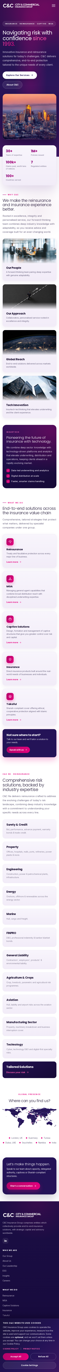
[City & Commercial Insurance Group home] (21, 5)
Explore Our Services (18, 75)
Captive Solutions (11, 1305)
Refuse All (43, 1356)
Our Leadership (10, 1266)
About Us (7, 1261)
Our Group (7, 1256)
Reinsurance (8, 1295)
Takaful (6, 1315)
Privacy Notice (31, 1349)
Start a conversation (21, 1185)
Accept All (15, 1356)
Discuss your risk (15, 1072)
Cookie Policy (11, 1349)
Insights (6, 1276)
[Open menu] (53, 5)
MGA (5, 1300)
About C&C (12, 84)
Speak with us (16, 750)
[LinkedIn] (5, 1241)
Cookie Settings (29, 1365)
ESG (4, 1270)
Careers (6, 1280)
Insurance (7, 1310)
